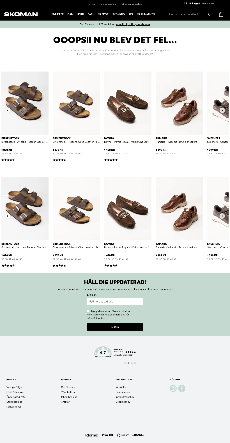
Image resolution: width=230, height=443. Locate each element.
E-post (91, 295)
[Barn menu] (96, 14)
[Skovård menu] (126, 14)
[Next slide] (224, 195)
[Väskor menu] (110, 14)
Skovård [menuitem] (118, 14)
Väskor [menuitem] (103, 14)
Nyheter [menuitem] (58, 14)
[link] (115, 353)
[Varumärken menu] (156, 14)
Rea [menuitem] (131, 14)
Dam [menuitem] (70, 14)
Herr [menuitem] (80, 14)
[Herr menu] (85, 14)
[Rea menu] (135, 14)
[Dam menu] (74, 14)
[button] (205, 3)
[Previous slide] (6, 195)
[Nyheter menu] (65, 14)
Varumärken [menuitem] (146, 14)
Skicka (115, 327)
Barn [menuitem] (91, 14)
